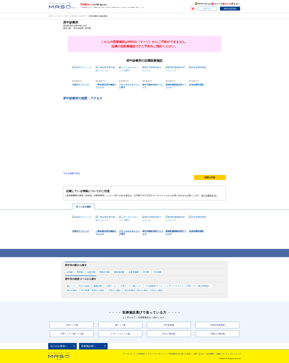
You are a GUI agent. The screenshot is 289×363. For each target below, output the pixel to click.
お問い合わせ (198, 354)
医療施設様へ (88, 346)
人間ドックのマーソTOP (58, 16)
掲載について (221, 354)
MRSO (58, 356)
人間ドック (111, 286)
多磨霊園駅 (133, 272)
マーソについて (129, 354)
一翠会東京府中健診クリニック (106, 86)
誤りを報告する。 (209, 195)
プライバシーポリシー (157, 354)
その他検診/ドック (154, 286)
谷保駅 (70, 272)
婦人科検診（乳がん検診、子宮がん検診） (145, 290)
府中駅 (146, 272)
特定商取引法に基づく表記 (179, 354)
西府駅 (80, 272)
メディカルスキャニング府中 (129, 86)
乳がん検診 (84, 286)
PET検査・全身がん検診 (92, 290)
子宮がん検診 (114, 290)
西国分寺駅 (104, 272)
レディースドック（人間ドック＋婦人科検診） (189, 286)
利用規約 (141, 354)
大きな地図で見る (71, 173)
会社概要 (210, 354)
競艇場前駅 (119, 272)
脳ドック (71, 286)
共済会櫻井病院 (196, 84)
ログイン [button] (207, 8)
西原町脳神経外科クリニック (176, 86)
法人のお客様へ (58, 346)
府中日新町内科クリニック (152, 86)
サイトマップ (235, 354)
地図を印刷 (210, 177)
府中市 (83, 16)
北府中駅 (91, 272)
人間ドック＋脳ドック (130, 286)
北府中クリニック (80, 84)
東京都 (74, 16)
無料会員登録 (230, 8)
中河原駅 (157, 272)
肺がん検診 (72, 290)
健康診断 (97, 286)
